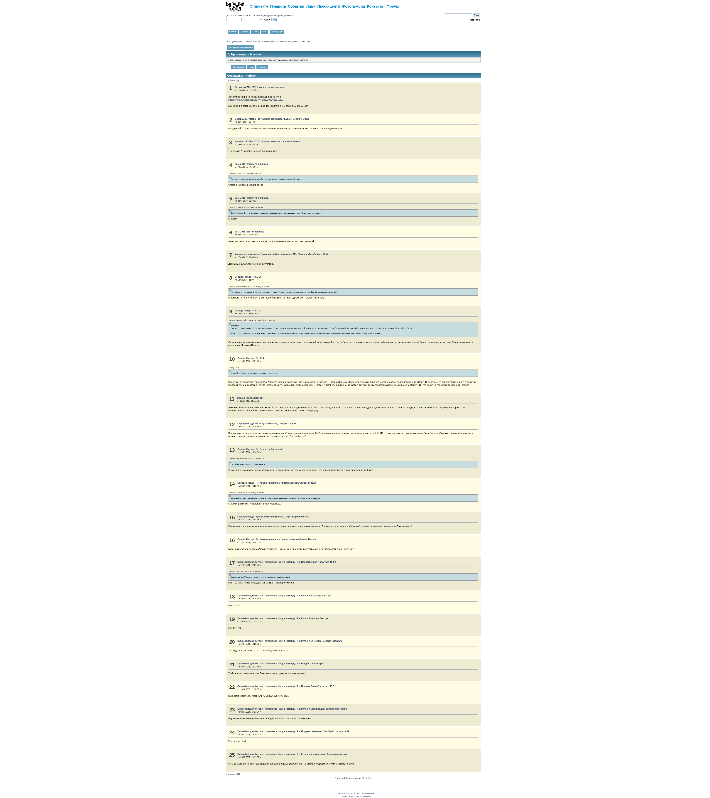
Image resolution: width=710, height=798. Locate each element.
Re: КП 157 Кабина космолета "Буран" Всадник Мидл (279, 119)
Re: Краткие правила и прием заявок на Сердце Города (286, 483)
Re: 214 (257, 277)
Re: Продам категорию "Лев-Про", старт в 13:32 (323, 731)
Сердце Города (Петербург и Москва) (257, 423)
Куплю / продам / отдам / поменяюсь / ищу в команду (264, 254)
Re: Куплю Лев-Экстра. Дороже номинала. (320, 641)
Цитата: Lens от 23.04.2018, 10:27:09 (246, 207)
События (296, 6)
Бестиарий (240, 87)
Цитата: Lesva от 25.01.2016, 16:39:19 (246, 493)
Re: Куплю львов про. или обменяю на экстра (322, 709)
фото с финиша (255, 231)
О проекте (259, 6)
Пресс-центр (328, 6)
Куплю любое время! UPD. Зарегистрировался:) (282, 516)
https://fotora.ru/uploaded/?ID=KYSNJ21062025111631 (256, 100)
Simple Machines (368, 793)
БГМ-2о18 (240, 164)
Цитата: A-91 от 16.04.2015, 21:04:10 (246, 572)
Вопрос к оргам (288, 423)
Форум (392, 6)
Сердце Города (243, 277)
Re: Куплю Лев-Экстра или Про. (314, 595)
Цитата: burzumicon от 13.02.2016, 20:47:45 (249, 287)
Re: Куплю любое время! (269, 449)
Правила (278, 6)
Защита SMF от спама (346, 778)
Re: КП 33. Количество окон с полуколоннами (275, 141)
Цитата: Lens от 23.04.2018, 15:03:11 (246, 174)
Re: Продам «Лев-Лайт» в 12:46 (311, 254)
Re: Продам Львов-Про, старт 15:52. (316, 562)
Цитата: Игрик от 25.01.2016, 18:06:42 (246, 459)
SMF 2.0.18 (343, 793)
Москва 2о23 (241, 141)
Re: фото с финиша (257, 164)
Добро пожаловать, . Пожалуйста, (245, 15)
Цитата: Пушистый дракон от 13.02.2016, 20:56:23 (252, 320)
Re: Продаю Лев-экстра (310, 663)
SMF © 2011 (354, 793)
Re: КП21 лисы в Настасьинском (266, 87)
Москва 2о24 (241, 119)
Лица (310, 6)
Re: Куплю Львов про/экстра (312, 618)
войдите (268, 15)
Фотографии (353, 6)
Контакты (375, 6)
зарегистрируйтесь (285, 15)
